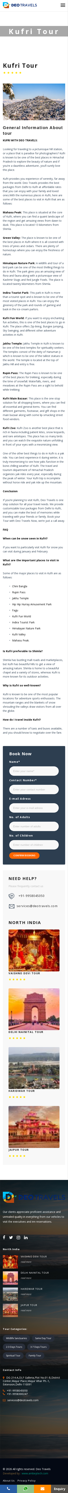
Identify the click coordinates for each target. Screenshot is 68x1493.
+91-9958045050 (32, 896)
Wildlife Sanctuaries (16, 1338)
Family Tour (35, 1355)
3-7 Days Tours (38, 1346)
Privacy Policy (27, 1480)
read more (26, 1261)
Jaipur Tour (29, 1305)
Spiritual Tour (13, 1355)
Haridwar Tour (31, 1289)
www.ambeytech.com (35, 1473)
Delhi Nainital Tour (35, 1272)
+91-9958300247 (17, 1394)
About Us (9, 1480)
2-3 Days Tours (14, 1346)
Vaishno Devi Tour (34, 1256)
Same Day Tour (43, 1338)
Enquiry (59, 1489)
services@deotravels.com (37, 906)
